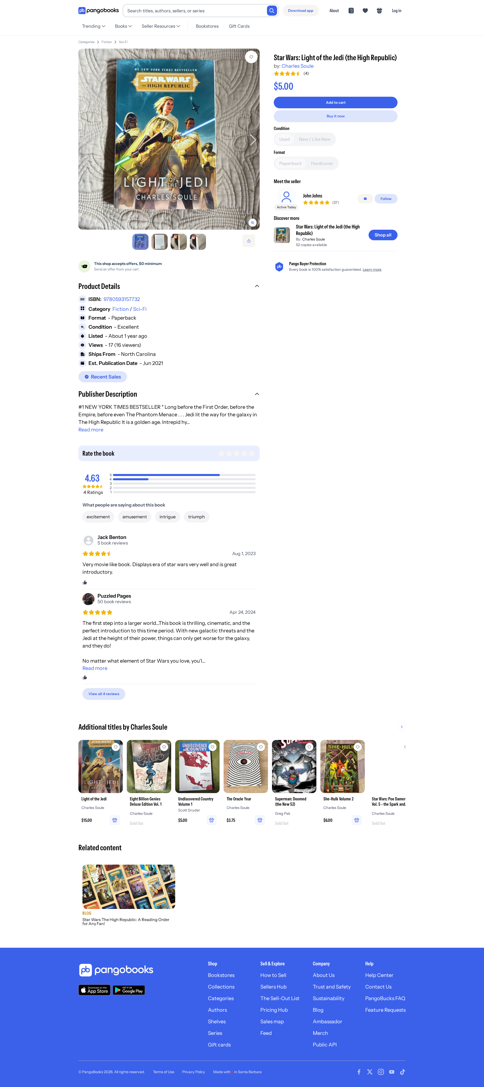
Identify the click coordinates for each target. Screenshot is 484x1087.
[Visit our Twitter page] (370, 1072)
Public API (325, 1045)
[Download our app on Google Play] (129, 990)
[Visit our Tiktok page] (403, 1072)
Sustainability (328, 998)
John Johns (312, 196)
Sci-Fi (123, 42)
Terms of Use (163, 1072)
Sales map (272, 1021)
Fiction (107, 42)
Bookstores (207, 26)
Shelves (217, 1021)
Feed (266, 1033)
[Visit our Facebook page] (359, 1072)
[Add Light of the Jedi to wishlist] (116, 747)
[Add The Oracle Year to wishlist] (261, 747)
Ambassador (327, 1021)
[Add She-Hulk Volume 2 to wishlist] (358, 747)
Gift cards (219, 1045)
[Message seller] (365, 198)
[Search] (272, 11)
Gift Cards (239, 26)
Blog (318, 1010)
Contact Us (378, 987)
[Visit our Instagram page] (381, 1072)
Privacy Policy (193, 1072)
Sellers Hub (273, 987)
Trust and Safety (332, 987)
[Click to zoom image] (169, 139)
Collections (221, 987)
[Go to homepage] (98, 10)
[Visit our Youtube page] (392, 1072)
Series (215, 1033)
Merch (320, 1033)
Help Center (379, 975)
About (334, 10)
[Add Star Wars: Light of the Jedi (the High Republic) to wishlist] (251, 57)
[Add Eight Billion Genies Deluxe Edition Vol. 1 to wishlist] (164, 747)
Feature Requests (385, 1010)
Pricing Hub (274, 1010)
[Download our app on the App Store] (94, 989)
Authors (217, 1010)
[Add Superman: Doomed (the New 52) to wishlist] (309, 747)
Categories (86, 42)
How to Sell (273, 975)
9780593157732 (122, 299)
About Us (324, 975)
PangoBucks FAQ (385, 998)
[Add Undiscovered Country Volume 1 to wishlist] (212, 747)
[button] (169, 287)
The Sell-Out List (279, 998)
